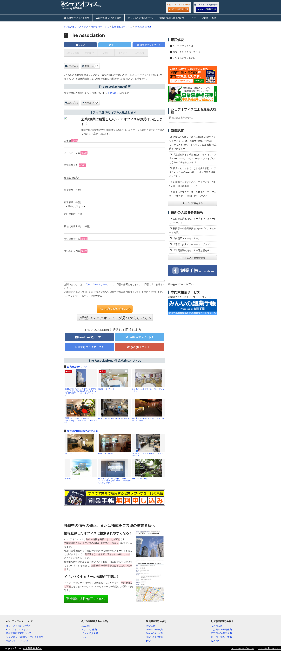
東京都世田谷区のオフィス (82, 431)
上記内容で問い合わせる (115, 309)
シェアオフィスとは (183, 45)
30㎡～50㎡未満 (154, 636)
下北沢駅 (111, 92)
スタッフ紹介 (72, 52)
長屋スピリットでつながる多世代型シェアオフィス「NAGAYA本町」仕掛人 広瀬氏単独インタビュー (192, 172)
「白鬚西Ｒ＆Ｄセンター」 (186, 238)
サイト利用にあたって (269, 648)
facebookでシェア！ (90, 337)
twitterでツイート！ (141, 337)
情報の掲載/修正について (88, 599)
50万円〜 (215, 640)
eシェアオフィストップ (76, 26)
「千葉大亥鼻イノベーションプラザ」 (192, 244)
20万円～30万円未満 (221, 633)
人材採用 (139, 52)
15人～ (85, 636)
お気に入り (72, 66)
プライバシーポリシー (96, 284)
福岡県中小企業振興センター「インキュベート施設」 (192, 230)
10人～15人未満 (89, 633)
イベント (122, 52)
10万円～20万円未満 (221, 629)
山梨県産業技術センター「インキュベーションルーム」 (192, 220)
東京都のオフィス (100, 26)
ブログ (106, 52)
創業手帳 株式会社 (32, 648)
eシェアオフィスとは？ (18, 629)
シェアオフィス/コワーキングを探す (24, 636)
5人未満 (85, 625)
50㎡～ (149, 640)
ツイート (115, 44)
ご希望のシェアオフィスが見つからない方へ (115, 317)
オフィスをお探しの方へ (140, 17)
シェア (81, 44)
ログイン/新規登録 (178, 9)
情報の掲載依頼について (172, 17)
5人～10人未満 (89, 629)
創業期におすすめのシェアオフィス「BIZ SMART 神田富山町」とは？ (192, 184)
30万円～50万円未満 (221, 636)
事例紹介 (89, 52)
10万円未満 (216, 625)
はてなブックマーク (150, 44)
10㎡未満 (150, 625)
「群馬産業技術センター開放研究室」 (192, 250)
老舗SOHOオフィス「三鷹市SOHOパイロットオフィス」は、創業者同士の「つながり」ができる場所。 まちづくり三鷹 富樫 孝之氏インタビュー (193, 142)
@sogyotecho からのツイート (183, 284)
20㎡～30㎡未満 (154, 633)
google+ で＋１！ (141, 347)
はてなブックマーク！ (91, 347)
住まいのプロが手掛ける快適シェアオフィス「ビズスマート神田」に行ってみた (192, 193)
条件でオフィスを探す (78, 17)
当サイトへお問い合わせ (203, 17)
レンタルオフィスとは (184, 57)
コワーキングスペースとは (186, 51)
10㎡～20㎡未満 (154, 629)
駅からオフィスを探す (109, 17)
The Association (143, 26)
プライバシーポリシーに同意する (85, 295)
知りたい (92, 65)
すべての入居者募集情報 (192, 257)
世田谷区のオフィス (122, 26)
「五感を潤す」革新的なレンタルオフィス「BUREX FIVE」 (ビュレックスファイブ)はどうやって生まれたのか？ (192, 158)
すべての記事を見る (192, 203)
